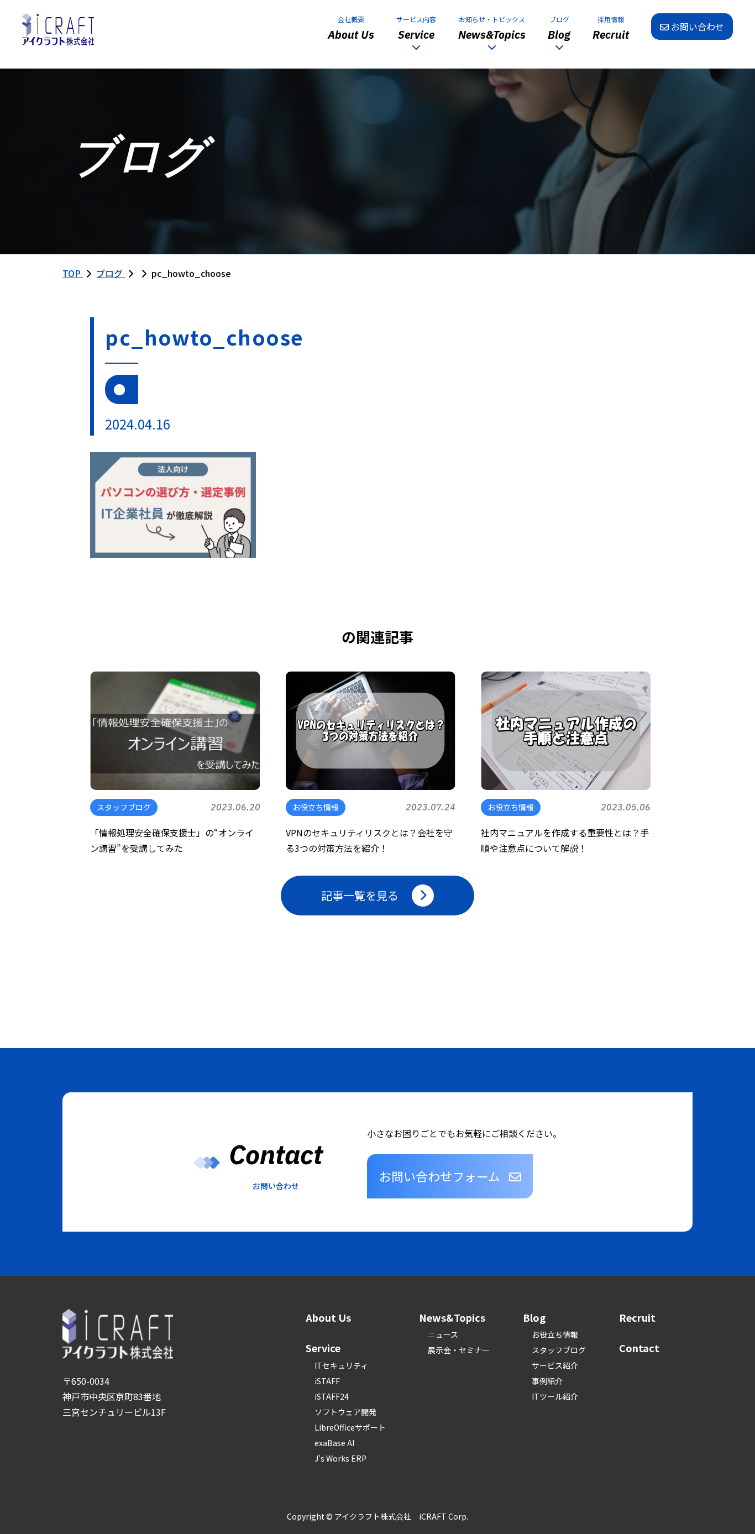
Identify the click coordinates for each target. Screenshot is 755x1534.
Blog (534, 1317)
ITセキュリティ (341, 1365)
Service (323, 1348)
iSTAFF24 (331, 1396)
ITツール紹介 (555, 1396)
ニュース (443, 1334)
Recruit (637, 1317)
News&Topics (452, 1317)
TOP (72, 273)
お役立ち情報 (555, 1334)
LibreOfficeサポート (350, 1427)
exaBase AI (334, 1442)
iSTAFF (327, 1380)
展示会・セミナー (459, 1349)
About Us (328, 1317)
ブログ (110, 273)
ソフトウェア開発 (345, 1411)
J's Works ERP (340, 1458)
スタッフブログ (559, 1349)
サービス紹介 (555, 1365)
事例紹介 (547, 1380)
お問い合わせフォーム (439, 1176)
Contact (639, 1348)
